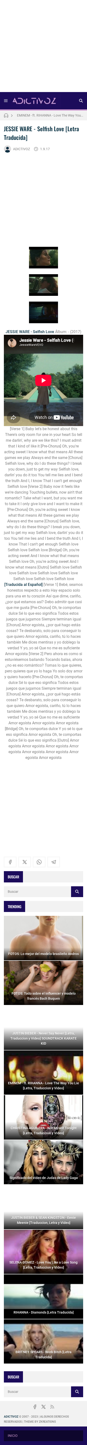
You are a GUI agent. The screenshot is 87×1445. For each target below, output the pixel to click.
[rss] (52, 1406)
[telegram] (53, 862)
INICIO (13, 1436)
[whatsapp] (39, 862)
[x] (24, 862)
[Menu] (6, 101)
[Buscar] (81, 101)
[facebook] (10, 862)
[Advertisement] (43, 47)
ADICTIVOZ (21, 149)
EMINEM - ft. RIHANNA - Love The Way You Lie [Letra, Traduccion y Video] (50, 115)
